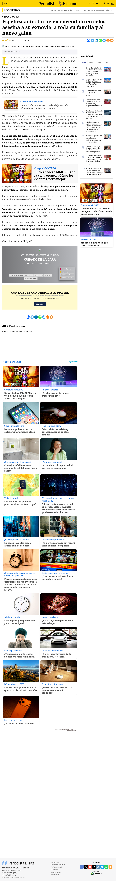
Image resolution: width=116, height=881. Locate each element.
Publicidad (54, 869)
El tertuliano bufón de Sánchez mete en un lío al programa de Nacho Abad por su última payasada (94, 71)
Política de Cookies (57, 867)
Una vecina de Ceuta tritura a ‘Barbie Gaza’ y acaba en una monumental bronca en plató (94, 103)
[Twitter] (92, 40)
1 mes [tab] (99, 62)
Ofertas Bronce (66, 278)
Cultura (84, 10)
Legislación (100, 10)
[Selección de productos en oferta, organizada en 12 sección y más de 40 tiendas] (40, 250)
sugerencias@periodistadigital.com (13, 877)
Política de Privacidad (58, 865)
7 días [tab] (91, 62)
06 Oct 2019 (16, 40)
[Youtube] (97, 3)
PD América (7, 40)
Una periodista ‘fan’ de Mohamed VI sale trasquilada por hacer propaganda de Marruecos (94, 82)
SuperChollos (66, 269)
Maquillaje (29, 275)
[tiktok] (94, 867)
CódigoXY (109, 10)
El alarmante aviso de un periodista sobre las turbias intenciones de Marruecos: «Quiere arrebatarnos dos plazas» (94, 160)
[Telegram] (104, 40)
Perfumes (48, 275)
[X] (93, 3)
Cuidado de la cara (16, 275)
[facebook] (82, 867)
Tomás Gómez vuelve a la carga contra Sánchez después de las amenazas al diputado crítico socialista (94, 138)
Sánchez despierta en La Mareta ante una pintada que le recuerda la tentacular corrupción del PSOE (94, 114)
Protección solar (30, 278)
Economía (68, 10)
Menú (6, 3)
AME (112, 3)
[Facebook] (89, 3)
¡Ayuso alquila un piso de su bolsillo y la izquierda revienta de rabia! (93, 93)
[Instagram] (104, 3)
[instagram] (98, 867)
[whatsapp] (108, 3)
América (53, 10)
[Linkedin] (96, 40)
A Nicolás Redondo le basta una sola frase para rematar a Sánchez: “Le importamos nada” (94, 171)
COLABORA (40, 304)
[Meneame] (108, 40)
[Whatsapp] (100, 40)
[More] (112, 40)
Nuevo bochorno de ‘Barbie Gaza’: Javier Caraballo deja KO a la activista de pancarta (93, 149)
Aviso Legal (55, 862)
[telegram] (102, 867)
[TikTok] (100, 3)
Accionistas (55, 874)
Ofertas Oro (65, 272)
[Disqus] (39, 765)
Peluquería (39, 275)
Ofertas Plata (66, 275)
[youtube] (90, 867)
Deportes (91, 10)
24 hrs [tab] (84, 62)
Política (60, 10)
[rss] (110, 867)
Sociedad (12, 10)
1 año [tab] (106, 62)
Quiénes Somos (56, 872)
